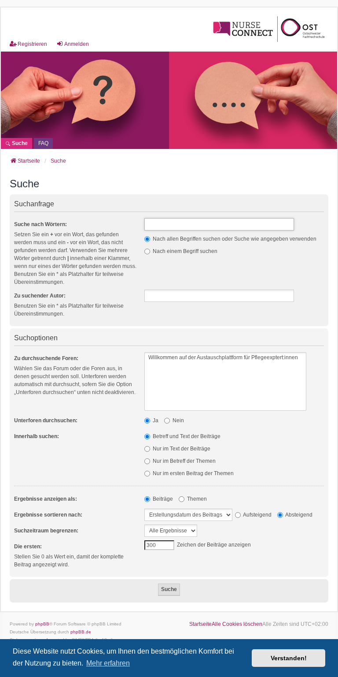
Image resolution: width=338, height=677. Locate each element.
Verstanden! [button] (289, 658)
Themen (196, 499)
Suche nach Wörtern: (40, 224)
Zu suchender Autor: (40, 296)
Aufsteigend (257, 515)
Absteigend (298, 515)
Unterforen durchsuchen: (45, 420)
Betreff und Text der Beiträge (185, 436)
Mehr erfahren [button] (108, 663)
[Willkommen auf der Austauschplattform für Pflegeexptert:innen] (225, 357)
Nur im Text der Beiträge (180, 449)
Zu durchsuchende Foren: (46, 358)
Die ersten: (28, 546)
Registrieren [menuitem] (32, 44)
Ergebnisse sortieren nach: (48, 515)
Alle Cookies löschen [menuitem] (237, 624)
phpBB (42, 623)
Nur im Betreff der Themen (183, 461)
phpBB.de (80, 631)
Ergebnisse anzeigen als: (45, 499)
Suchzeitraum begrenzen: (46, 531)
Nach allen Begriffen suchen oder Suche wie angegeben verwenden (233, 239)
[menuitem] (43, 143)
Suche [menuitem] (19, 143)
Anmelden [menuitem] (76, 44)
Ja (154, 420)
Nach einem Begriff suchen (184, 251)
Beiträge (162, 499)
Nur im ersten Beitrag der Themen (192, 473)
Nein (177, 420)
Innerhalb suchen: (36, 436)
